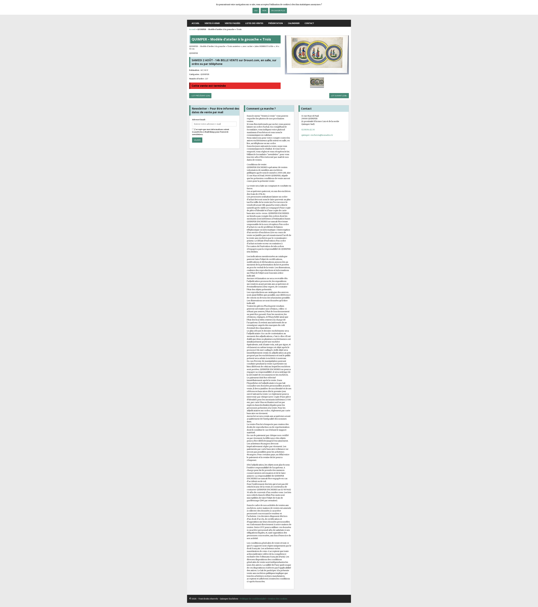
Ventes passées (232, 23)
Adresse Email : (199, 120)
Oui (255, 10)
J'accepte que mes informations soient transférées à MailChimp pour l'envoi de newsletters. (210, 131)
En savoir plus (278, 10)
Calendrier (294, 23)
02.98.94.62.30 (308, 129)
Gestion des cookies (277, 598)
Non (264, 10)
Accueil (196, 23)
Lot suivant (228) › (339, 95)
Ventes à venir (212, 23)
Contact (309, 23)
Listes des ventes (254, 23)
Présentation (275, 23)
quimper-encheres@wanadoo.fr (317, 135)
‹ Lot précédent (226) (200, 95)
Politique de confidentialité (253, 598)
